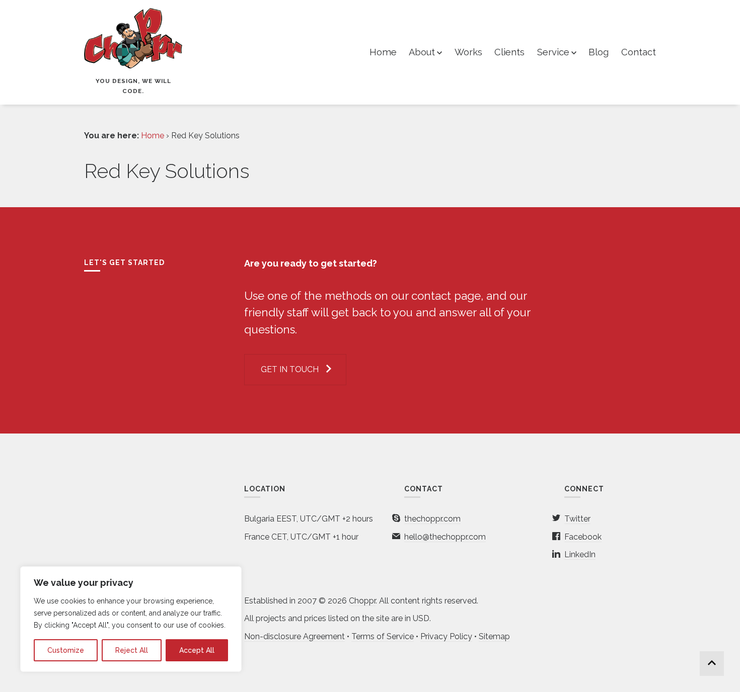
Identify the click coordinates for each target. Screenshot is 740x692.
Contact (638, 52)
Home (383, 52)
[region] (131, 619)
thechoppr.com (432, 519)
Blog (598, 52)
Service (553, 52)
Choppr (362, 601)
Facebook (583, 537)
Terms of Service (382, 636)
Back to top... (712, 663)
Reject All (131, 650)
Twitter (577, 519)
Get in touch (290, 369)
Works (468, 52)
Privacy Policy (446, 636)
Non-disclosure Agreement (294, 636)
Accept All (196, 650)
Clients (509, 52)
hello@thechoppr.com (445, 537)
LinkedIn (580, 554)
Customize (65, 650)
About (422, 52)
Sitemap (494, 636)
